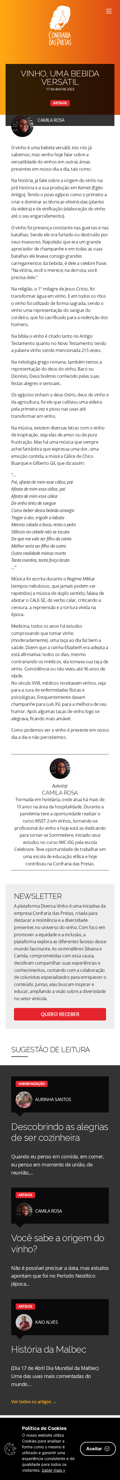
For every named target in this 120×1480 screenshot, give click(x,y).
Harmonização (31, 1083)
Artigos (60, 103)
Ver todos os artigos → (33, 1402)
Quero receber (60, 1014)
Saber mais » (53, 1470)
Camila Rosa (51, 120)
